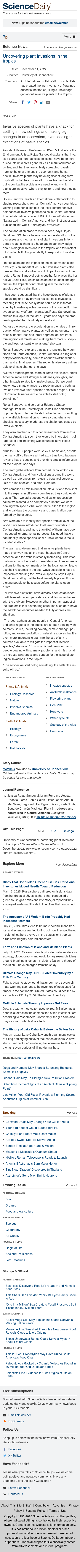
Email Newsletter (19, 1415)
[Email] (48, 102)
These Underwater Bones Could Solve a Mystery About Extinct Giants (38, 1340)
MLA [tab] (41, 831)
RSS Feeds (16, 1421)
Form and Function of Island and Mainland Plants (37, 947)
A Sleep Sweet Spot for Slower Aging (30, 1139)
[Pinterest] (35, 102)
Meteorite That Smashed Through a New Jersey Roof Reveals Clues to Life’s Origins (41, 1331)
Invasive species (61, 685)
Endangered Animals (24, 713)
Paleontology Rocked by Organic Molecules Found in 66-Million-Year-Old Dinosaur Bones (41, 1365)
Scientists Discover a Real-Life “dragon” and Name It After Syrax (40, 1287)
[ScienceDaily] (27, 6)
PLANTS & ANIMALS (14, 1193)
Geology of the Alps (63, 724)
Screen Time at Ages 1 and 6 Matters (30, 1145)
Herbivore (56, 711)
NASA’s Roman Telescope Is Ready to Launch (36, 1157)
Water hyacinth (60, 718)
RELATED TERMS (55, 677)
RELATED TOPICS (15, 677)
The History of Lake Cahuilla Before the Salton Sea (38, 1029)
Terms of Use (57, 1510)
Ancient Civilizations (19, 1254)
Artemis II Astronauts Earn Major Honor (31, 1163)
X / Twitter (14, 1455)
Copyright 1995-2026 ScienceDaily (27, 1516)
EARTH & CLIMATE (13, 1217)
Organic (11, 1205)
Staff (28, 1505)
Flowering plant (60, 698)
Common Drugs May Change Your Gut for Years (37, 1122)
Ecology (15, 728)
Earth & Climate (16, 721)
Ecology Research (22, 694)
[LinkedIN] (41, 102)
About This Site (11, 1505)
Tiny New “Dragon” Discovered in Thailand (34, 1169)
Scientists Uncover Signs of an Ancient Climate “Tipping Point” (40, 1086)
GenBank (56, 705)
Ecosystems (18, 735)
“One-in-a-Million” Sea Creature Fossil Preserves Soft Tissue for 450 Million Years (41, 1306)
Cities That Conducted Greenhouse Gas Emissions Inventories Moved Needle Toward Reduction (39, 884)
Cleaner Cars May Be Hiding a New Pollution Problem (38, 1078)
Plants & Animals (17, 686)
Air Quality (12, 1235)
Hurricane (56, 731)
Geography (13, 1229)
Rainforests (17, 748)
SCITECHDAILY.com (29, 1057)
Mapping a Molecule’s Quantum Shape (31, 1151)
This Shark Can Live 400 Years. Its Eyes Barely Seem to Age (41, 1296)
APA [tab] (53, 831)
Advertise (59, 1505)
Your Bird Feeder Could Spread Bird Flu (32, 1127)
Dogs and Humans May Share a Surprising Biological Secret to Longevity (38, 1069)
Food (9, 1199)
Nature (14, 700)
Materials (9, 769)
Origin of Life (14, 1248)
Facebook (14, 1449)
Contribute (42, 1505)
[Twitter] (29, 102)
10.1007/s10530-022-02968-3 (56, 817)
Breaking (9, 1112)
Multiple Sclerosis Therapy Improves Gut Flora (35, 1003)
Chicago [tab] (68, 831)
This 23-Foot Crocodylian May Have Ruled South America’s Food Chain (38, 1355)
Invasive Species (21, 707)
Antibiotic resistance (63, 692)
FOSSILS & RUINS (12, 1241)
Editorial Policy (35, 1510)
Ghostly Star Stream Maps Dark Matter (31, 1133)
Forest (14, 742)
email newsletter (56, 23)
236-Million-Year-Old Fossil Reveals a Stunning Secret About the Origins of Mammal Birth (39, 1096)
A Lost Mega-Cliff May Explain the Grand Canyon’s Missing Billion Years (39, 1321)
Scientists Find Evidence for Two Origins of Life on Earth (39, 1374)
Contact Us (15, 1494)
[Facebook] (22, 102)
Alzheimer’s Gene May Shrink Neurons (31, 1175)
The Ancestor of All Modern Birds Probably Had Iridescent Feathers (36, 918)
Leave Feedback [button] (19, 1488)
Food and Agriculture (19, 1211)
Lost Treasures (15, 1260)
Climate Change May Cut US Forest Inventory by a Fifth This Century (38, 975)
